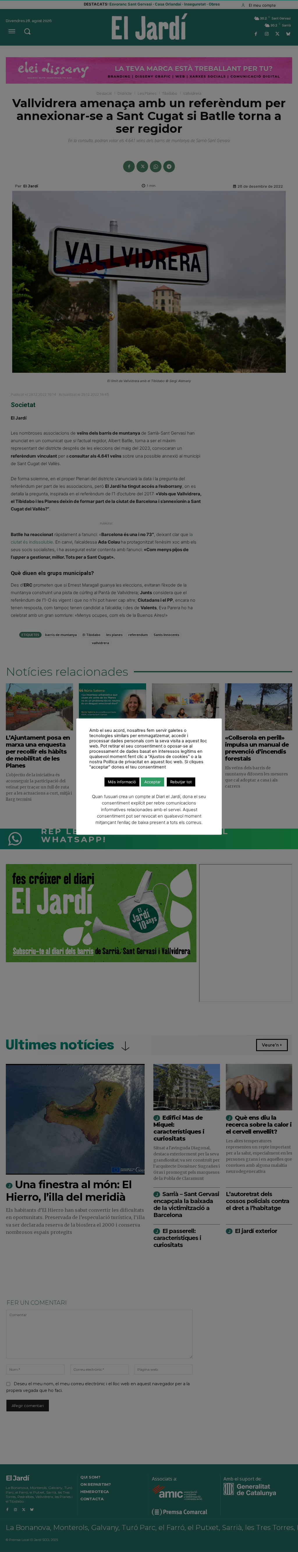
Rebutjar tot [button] (181, 781)
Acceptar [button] (152, 781)
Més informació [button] (122, 781)
